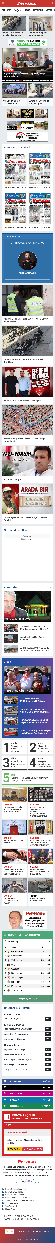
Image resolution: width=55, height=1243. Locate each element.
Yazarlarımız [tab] (14, 236)
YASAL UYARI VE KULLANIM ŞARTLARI (21, 1219)
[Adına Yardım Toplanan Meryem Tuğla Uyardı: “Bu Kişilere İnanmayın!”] (11, 731)
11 (37, 80)
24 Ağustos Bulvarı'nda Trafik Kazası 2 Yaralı (44, 749)
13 (44, 80)
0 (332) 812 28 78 (34, 1149)
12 (41, 80)
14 (47, 80)
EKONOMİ (38, 10)
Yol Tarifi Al (15, 1149)
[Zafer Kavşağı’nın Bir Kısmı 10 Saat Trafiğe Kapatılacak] (27, 420)
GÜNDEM (6, 10)
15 (51, 80)
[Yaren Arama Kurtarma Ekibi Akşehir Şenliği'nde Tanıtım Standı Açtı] (11, 721)
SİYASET (34, 867)
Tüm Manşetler (11, 1203)
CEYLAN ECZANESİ (17, 1132)
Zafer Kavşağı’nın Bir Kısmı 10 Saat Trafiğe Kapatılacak (24, 440)
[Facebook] (18, 1181)
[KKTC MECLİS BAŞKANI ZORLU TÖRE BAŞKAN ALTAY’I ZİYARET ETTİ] (40, 827)
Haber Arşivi (10, 1209)
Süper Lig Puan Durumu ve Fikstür (19, 1200)
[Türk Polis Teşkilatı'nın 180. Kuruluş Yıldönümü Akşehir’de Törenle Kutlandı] (11, 628)
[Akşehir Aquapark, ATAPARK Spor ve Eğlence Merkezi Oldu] (11, 649)
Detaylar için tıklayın (27, 998)
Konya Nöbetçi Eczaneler (15, 1189)
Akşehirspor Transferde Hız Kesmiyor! (22, 400)
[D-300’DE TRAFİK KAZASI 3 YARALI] (40, 885)
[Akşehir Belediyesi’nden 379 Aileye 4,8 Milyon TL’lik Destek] (27, 300)
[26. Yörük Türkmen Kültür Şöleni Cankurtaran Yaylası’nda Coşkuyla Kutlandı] (11, 710)
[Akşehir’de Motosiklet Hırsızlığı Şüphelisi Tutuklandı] (27, 341)
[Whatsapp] (37, 1181)
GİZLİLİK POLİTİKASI (24, 1216)
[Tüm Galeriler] (50, 587)
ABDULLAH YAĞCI (27, 273)
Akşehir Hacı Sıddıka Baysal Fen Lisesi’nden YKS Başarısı (18, 764)
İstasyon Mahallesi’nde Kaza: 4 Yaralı (44, 764)
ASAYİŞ (14, 743)
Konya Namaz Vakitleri (14, 1195)
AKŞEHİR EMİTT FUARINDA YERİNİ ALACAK (11, 900)
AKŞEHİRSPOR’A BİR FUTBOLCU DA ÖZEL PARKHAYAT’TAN (13, 809)
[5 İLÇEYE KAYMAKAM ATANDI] (14, 827)
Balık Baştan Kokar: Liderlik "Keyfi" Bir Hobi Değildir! (25, 519)
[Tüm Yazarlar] (50, 236)
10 (34, 80)
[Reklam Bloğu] (27, 42)
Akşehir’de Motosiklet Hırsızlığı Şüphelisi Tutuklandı (23, 361)
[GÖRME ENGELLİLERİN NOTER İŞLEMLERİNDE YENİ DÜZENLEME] (14, 856)
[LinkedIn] (32, 1181)
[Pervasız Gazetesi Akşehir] (26, 3)
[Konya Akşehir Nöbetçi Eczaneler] (50, 1117)
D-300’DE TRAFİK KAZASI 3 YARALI (37, 899)
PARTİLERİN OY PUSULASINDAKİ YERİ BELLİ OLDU (39, 872)
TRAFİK (40, 743)
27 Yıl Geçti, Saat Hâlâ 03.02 (27, 242)
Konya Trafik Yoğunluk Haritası (18, 1198)
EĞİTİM (13, 758)
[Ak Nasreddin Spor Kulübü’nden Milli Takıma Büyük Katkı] (11, 700)
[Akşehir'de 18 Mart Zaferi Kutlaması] (11, 638)
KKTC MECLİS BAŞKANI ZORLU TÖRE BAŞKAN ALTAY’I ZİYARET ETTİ (40, 843)
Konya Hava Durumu (14, 1192)
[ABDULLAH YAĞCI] (27, 260)
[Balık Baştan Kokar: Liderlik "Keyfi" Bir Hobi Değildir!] (27, 499)
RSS (10, 1231)
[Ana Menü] (3, 3)
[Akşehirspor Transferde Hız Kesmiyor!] (27, 382)
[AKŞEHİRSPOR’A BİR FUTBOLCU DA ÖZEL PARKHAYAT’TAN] (14, 794)
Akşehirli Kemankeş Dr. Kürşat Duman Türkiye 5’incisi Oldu (29, 779)
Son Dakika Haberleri (14, 1206)
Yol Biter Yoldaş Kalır (14, 479)
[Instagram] (27, 1181)
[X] (23, 1181)
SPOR (27, 10)
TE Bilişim (34, 1239)
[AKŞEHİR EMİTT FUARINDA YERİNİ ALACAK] (14, 885)
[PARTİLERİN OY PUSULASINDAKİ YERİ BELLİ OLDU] (40, 856)
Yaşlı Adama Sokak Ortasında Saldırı (17, 749)
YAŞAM (17, 10)
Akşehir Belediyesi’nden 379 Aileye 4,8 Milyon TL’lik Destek (26, 320)
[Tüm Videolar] (50, 662)
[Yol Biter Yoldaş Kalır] (27, 461)
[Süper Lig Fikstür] (50, 1008)
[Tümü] (50, 147)
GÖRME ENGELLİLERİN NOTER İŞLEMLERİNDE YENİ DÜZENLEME (14, 872)
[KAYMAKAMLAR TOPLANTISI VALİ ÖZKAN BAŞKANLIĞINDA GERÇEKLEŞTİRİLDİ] (40, 794)
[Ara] (52, 3)
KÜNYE (7, 1216)
